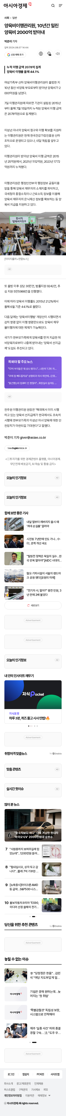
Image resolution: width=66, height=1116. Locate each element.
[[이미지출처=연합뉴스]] (33, 233)
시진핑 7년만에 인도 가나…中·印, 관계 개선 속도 (44, 541)
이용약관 (29, 1095)
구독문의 (23, 1089)
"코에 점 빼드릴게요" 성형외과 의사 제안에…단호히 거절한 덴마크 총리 (33, 375)
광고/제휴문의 (23, 1083)
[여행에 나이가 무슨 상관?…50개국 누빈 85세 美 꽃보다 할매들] (16, 982)
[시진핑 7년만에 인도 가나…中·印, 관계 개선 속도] (14, 547)
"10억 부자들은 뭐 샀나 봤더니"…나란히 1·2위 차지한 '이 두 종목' (33, 368)
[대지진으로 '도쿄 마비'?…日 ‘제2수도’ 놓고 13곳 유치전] (16, 1000)
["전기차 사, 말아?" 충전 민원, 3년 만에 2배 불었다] (14, 598)
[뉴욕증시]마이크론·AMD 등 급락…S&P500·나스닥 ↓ (24, 889)
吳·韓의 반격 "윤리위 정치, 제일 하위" (44, 1012)
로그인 (11, 1074)
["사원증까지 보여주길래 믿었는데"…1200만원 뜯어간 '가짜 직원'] (51, 857)
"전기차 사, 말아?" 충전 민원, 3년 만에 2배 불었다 (44, 592)
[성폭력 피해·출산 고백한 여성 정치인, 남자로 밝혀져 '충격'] (16, 1037)
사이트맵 (55, 1074)
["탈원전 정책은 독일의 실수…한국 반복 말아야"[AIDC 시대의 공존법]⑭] (14, 564)
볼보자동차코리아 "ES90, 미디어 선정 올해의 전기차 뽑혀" (24, 907)
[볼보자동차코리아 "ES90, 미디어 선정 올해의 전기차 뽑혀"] (51, 911)
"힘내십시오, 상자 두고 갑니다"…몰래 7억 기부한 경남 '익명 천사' (24, 871)
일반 (14, 18)
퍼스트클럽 (9, 1089)
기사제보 (35, 1089)
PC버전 (40, 1074)
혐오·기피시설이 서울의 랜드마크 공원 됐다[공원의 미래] (44, 575)
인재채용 (38, 1083)
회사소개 (8, 1083)
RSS (46, 1089)
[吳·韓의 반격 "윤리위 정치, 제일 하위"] (16, 1018)
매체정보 (42, 1095)
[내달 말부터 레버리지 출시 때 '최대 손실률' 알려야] (14, 530)
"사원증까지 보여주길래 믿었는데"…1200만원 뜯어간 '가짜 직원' (24, 853)
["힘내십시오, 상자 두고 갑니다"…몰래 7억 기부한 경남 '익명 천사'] (51, 875)
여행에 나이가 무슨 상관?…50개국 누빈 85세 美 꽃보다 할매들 (44, 975)
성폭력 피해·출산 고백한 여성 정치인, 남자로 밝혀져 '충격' (45, 1031)
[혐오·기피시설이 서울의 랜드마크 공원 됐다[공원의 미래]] (14, 581)
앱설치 (25, 1074)
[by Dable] (56, 926)
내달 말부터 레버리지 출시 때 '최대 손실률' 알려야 (43, 524)
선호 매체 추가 (17, 54)
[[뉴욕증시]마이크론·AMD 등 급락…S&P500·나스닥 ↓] (51, 893)
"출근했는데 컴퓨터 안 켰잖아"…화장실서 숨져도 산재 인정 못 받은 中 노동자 (33, 383)
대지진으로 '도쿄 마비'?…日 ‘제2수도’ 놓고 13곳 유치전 (45, 994)
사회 (6, 18)
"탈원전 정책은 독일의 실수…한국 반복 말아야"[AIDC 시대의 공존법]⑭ (44, 558)
